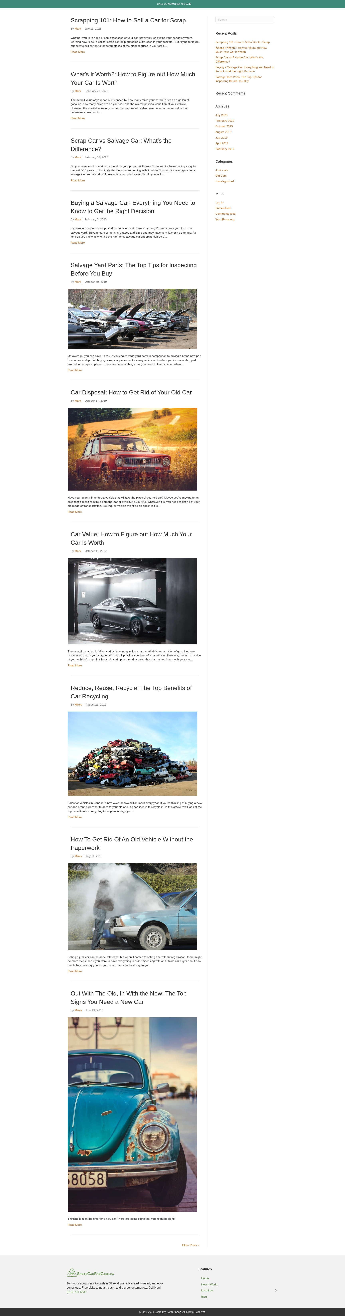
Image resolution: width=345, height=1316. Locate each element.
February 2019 (224, 148)
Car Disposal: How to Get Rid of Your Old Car (131, 392)
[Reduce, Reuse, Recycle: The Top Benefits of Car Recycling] (132, 753)
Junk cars (221, 170)
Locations (207, 1290)
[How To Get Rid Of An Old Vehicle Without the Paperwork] (132, 906)
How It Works (209, 1284)
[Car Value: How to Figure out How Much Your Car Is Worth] (132, 600)
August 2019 (223, 131)
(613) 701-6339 (182, 4)
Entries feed (223, 208)
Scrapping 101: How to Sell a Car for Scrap (128, 20)
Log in (219, 202)
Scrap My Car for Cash (168, 1311)
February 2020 (224, 120)
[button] (275, 1290)
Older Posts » (190, 1245)
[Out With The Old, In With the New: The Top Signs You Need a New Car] (132, 1114)
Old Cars (221, 175)
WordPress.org (224, 219)
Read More (78, 51)
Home (205, 1278)
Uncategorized (224, 181)
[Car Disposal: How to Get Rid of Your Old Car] (132, 449)
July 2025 (221, 115)
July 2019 (221, 137)
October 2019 (224, 126)
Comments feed (225, 213)
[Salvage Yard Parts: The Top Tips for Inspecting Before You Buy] (132, 318)
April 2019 (221, 143)
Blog (204, 1296)
